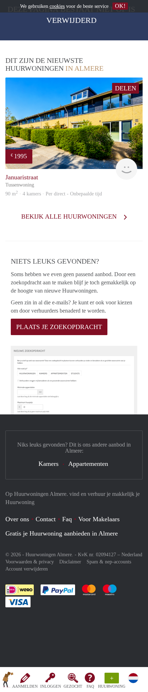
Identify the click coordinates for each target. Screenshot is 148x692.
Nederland (131, 554)
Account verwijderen (26, 569)
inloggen (50, 686)
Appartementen (88, 463)
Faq (67, 519)
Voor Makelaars (99, 519)
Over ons (17, 519)
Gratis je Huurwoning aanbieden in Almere (61, 533)
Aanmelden (25, 686)
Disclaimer (70, 561)
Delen (125, 88)
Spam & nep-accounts (109, 561)
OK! (120, 6)
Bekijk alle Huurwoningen (70, 216)
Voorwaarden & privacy (29, 561)
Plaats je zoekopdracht (59, 326)
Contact (46, 519)
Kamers (48, 463)
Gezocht (73, 686)
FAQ (90, 686)
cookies (57, 6)
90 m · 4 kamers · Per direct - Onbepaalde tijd (53, 193)
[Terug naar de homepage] (8, 681)
